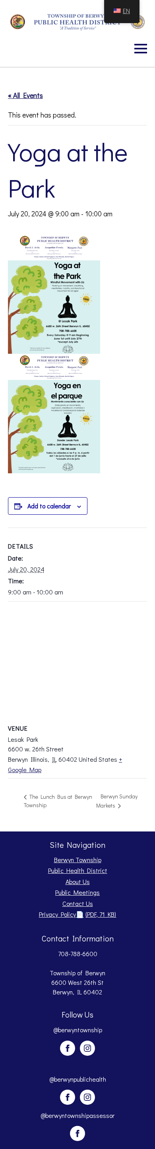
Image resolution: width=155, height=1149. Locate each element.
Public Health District (77, 870)
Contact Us (77, 903)
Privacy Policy (77, 914)
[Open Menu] (140, 48)
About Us (78, 881)
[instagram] (87, 1048)
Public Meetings (77, 892)
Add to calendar (49, 506)
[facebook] (67, 1048)
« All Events (25, 95)
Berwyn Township (77, 859)
